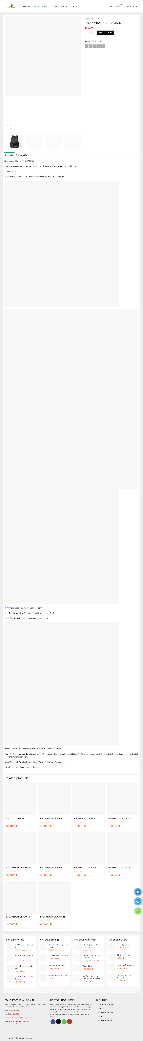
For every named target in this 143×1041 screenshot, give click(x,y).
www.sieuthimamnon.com (20, 1021)
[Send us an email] (58, 1021)
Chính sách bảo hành (105, 1012)
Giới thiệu (64, 6)
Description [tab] (9, 155)
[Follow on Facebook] (53, 1021)
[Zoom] (9, 127)
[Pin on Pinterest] (99, 46)
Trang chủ (26, 6)
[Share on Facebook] (86, 46)
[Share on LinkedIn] (103, 46)
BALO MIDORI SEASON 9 (52, 868)
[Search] (105, 6)
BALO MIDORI (96, 19)
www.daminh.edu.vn (19, 1024)
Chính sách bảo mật (105, 1020)
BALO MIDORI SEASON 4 (18, 917)
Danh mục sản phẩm (41, 6)
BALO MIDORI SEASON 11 (52, 917)
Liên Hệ (101, 1008)
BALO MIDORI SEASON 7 (18, 868)
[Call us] (64, 1021)
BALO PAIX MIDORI (15, 819)
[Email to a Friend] (95, 46)
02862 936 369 (13, 1014)
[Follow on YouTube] (69, 1021)
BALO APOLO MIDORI (84, 819)
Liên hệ (74, 6)
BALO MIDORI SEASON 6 (86, 868)
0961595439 (17, 1010)
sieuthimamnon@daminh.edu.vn (20, 1018)
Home (87, 19)
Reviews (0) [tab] (21, 155)
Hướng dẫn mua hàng (106, 1004)
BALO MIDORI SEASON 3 (120, 868)
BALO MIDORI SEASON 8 (120, 819)
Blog (55, 6)
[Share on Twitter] (91, 46)
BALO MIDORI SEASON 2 (52, 819)
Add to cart (105, 33)
